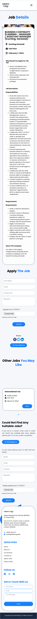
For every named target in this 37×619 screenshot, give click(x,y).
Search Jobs (8, 559)
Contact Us (7, 556)
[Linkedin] (22, 339)
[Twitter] (18, 339)
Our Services (8, 553)
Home (6, 547)
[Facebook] (15, 339)
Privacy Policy (8, 562)
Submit (18, 324)
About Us (7, 550)
